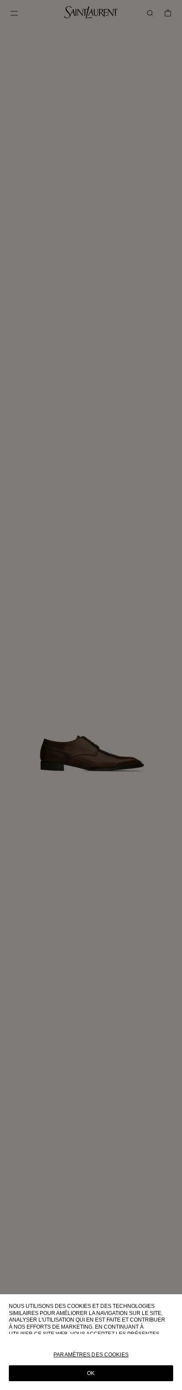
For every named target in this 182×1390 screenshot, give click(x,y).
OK (91, 1373)
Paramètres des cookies (91, 1355)
